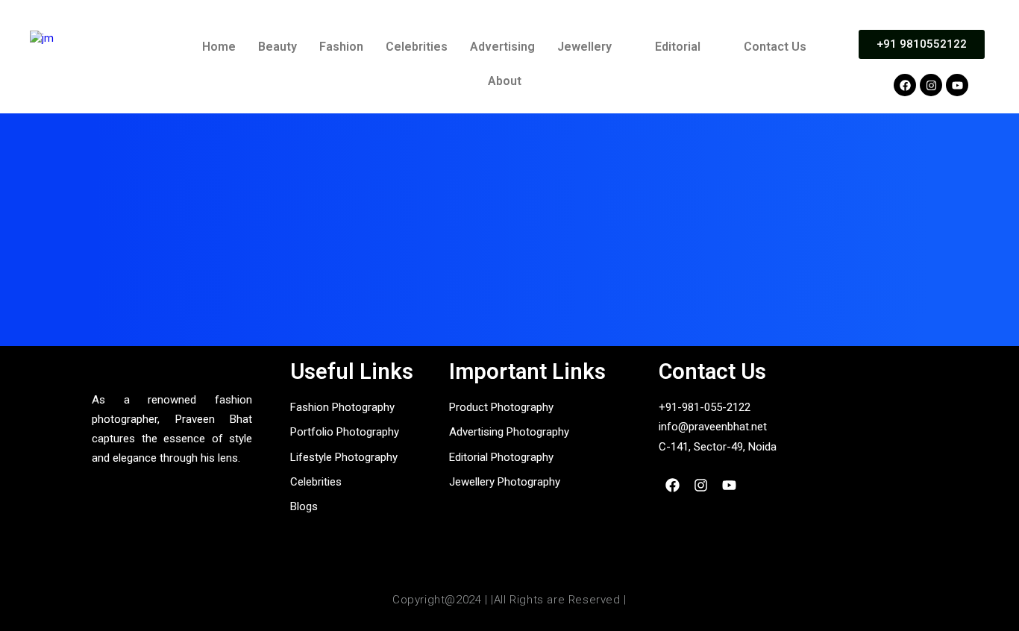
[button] (595, 47)
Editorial (677, 47)
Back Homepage (509, 300)
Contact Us (775, 47)
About (504, 81)
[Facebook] (905, 85)
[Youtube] (957, 85)
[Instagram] (931, 85)
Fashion (341, 47)
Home (219, 47)
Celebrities (417, 47)
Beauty (277, 47)
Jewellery (584, 47)
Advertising (502, 47)
